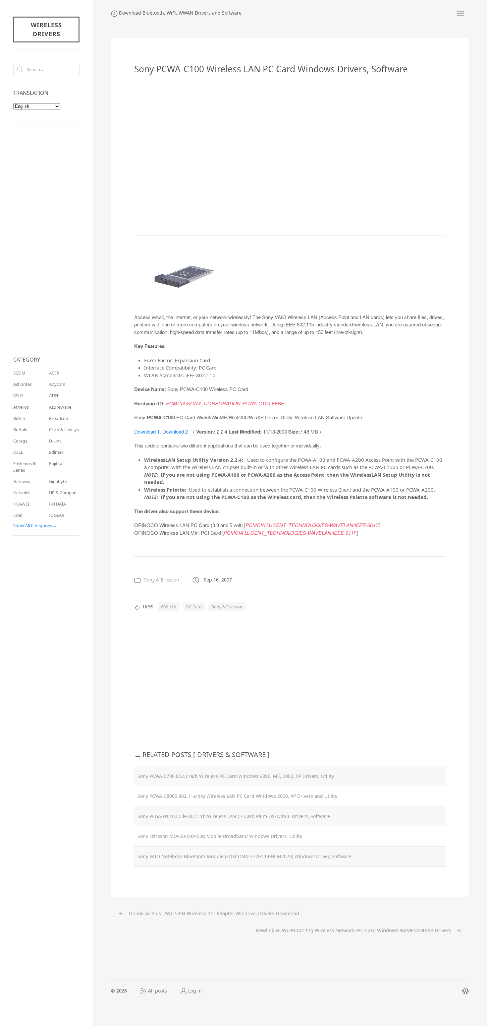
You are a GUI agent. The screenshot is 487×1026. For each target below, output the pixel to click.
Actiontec (22, 384)
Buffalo (20, 430)
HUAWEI (21, 504)
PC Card (194, 607)
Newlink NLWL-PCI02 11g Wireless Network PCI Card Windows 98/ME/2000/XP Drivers (354, 930)
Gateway (21, 481)
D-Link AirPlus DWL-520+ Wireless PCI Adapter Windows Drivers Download (213, 913)
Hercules (21, 493)
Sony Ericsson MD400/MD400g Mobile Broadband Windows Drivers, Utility (219, 836)
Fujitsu (55, 463)
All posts (157, 991)
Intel (17, 515)
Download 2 (175, 431)
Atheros (21, 407)
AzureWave (60, 407)
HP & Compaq (63, 493)
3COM (19, 373)
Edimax (56, 452)
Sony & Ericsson (161, 580)
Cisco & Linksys (64, 430)
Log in (195, 991)
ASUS (18, 395)
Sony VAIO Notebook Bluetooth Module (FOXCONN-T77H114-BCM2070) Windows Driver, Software (244, 856)
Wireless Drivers (46, 29)
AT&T (54, 395)
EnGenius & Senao (24, 466)
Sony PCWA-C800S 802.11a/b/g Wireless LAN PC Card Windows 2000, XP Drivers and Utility (237, 796)
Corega (20, 441)
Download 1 (147, 431)
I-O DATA (57, 504)
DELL (18, 452)
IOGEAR (56, 515)
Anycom (57, 384)
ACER (54, 373)
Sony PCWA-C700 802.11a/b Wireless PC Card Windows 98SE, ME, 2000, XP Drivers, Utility (235, 776)
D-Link (55, 441)
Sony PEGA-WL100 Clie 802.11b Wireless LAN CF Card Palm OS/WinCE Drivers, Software (233, 816)
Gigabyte (58, 481)
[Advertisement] (289, 159)
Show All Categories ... (34, 525)
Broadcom (59, 418)
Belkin (19, 418)
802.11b (168, 607)
